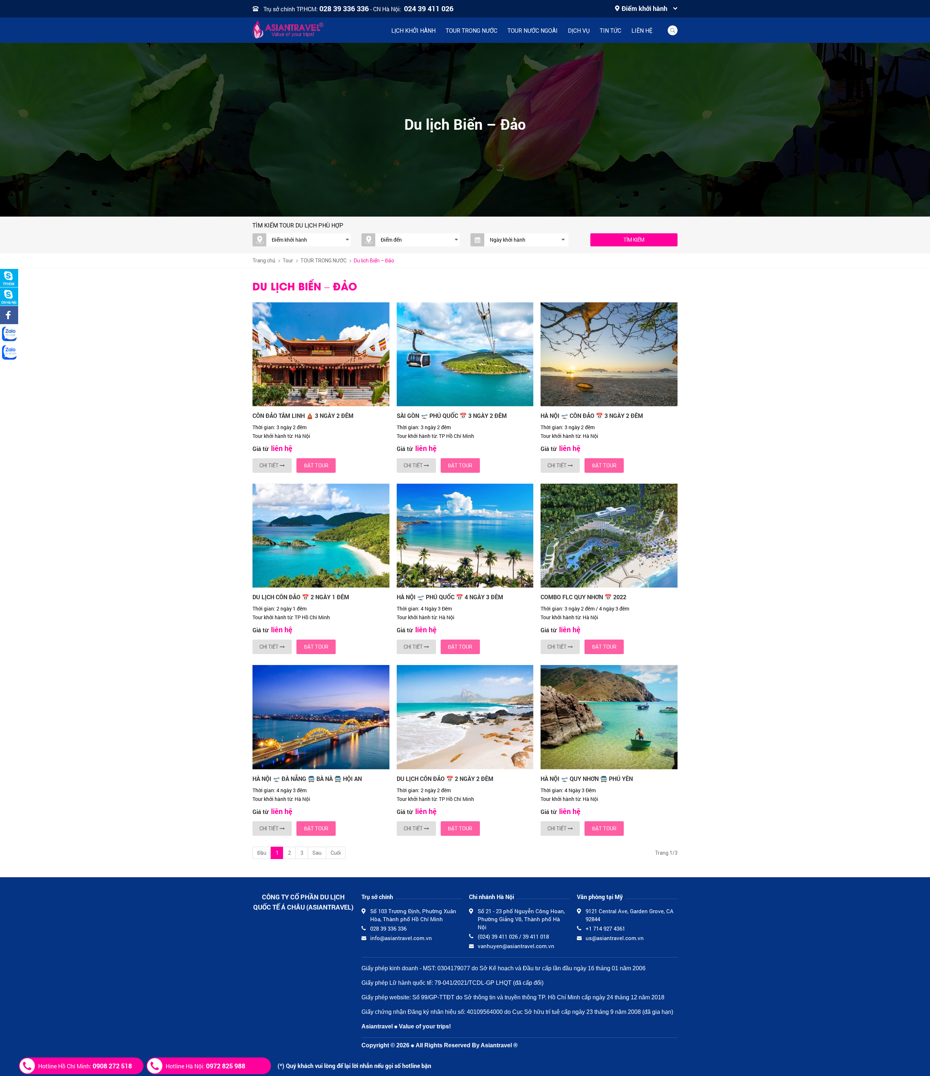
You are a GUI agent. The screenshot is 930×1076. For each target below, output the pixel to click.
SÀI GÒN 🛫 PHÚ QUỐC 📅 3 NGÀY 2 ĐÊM (452, 415)
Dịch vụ (579, 30)
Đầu (261, 853)
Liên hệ (641, 30)
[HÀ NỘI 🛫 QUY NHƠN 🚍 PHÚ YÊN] (609, 717)
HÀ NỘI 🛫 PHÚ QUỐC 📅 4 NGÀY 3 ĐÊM (450, 597)
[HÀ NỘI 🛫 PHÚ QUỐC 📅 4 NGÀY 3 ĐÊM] (465, 536)
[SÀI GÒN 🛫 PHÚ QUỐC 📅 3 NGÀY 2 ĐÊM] (465, 354)
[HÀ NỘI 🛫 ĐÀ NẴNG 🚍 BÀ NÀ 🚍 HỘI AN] (320, 717)
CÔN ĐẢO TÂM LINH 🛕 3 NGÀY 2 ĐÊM (302, 415)
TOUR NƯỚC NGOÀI (533, 30)
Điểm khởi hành (644, 8)
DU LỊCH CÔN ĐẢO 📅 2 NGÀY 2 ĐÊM (445, 778)
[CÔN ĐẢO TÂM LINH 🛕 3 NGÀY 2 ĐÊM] (320, 354)
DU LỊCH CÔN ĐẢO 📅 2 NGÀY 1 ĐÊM (300, 597)
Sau (317, 853)
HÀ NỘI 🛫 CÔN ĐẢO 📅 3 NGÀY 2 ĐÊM (592, 415)
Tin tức (610, 30)
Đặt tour (316, 465)
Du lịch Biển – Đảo (374, 260)
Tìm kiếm (633, 240)
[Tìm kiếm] (673, 30)
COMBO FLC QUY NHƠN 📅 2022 (583, 597)
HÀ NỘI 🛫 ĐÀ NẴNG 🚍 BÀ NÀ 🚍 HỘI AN (307, 778)
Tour (288, 260)
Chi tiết (269, 465)
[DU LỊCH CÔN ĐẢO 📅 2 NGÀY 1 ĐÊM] (320, 536)
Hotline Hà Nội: (205, 1065)
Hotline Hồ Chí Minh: (85, 1065)
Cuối (336, 853)
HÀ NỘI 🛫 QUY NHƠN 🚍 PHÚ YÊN (587, 778)
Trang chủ (263, 260)
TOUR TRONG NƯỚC (471, 30)
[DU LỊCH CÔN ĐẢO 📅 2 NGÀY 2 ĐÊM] (465, 717)
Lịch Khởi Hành (413, 30)
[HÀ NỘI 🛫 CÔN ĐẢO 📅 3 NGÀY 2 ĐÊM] (609, 354)
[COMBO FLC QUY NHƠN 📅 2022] (609, 536)
